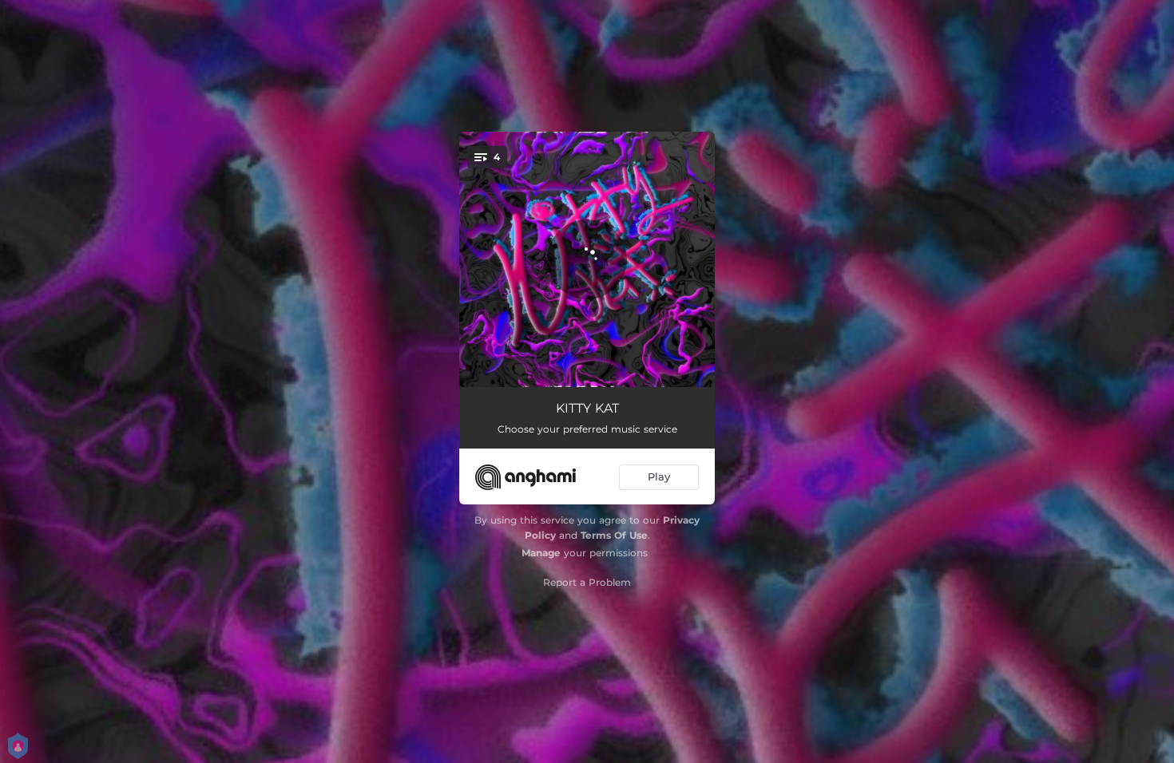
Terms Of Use (614, 535)
